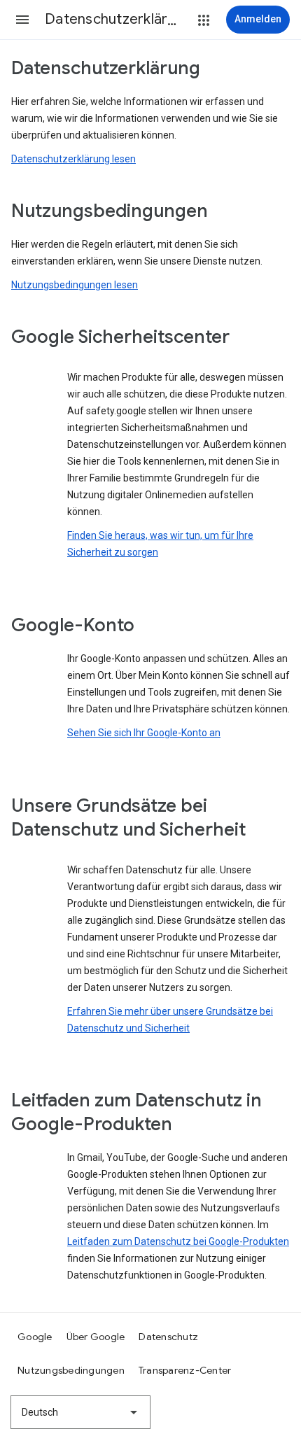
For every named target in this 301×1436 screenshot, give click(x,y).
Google (35, 1336)
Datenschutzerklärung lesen (73, 158)
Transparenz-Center (185, 1370)
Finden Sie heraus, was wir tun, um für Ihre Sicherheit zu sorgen (160, 544)
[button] (22, 19)
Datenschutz (168, 1336)
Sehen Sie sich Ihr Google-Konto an (143, 732)
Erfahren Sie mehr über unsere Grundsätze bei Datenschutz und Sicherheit (170, 1020)
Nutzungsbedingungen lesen (74, 284)
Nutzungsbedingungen (71, 1370)
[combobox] (80, 1412)
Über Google (95, 1336)
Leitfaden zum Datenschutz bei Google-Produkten (178, 1241)
